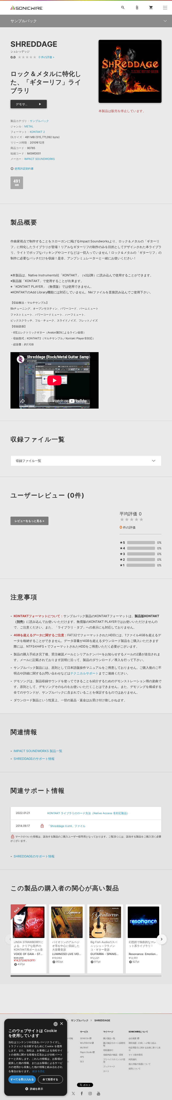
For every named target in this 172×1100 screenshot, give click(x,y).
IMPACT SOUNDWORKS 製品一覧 (38, 751)
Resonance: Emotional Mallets (148, 954)
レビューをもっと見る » (29, 521)
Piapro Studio (86, 1052)
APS (82, 1057)
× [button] (61, 1023)
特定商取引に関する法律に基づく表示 (144, 1048)
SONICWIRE (26, 8)
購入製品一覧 (109, 1038)
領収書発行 (108, 1050)
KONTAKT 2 (37, 131)
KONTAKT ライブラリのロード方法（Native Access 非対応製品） (88, 813)
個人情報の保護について (140, 1064)
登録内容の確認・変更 (113, 1054)
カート (106, 1071)
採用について (135, 1068)
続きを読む (38, 1071)
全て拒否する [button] (50, 1079)
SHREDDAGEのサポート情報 (34, 759)
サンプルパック (39, 121)
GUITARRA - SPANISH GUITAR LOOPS (114, 954)
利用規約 (133, 1059)
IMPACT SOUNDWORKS (39, 159)
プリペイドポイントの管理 (114, 1060)
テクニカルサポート (84, 673)
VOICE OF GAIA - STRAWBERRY (34, 954)
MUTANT (84, 1047)
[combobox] (55, 1024)
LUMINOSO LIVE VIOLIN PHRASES (74, 954)
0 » (46, 57)
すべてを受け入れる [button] (22, 1079)
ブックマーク (109, 1066)
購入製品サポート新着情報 (114, 1044)
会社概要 (133, 1038)
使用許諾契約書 (22, 168)
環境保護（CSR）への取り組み (142, 1043)
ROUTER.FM (85, 1043)
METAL (28, 126)
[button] (162, 939)
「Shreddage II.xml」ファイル (66, 826)
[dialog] (35, 1057)
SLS (82, 1061)
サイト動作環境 (136, 1054)
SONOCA (84, 1038)
